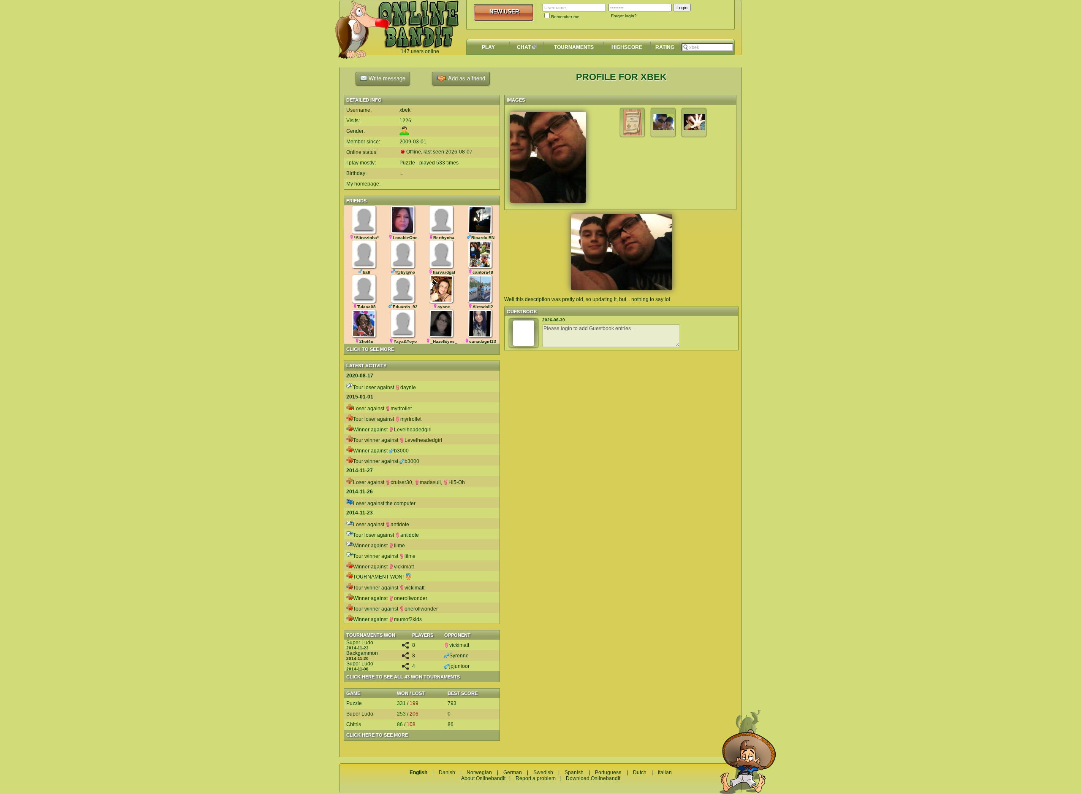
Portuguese (608, 772)
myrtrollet (401, 409)
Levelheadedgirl (413, 430)
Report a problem (536, 778)
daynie (408, 387)
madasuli (430, 482)
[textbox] (707, 47)
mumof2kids (408, 619)
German (512, 772)
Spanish (574, 772)
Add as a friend (465, 78)
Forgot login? (624, 15)
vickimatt (404, 567)
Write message (386, 78)
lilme (399, 546)
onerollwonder (410, 598)
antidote (400, 525)
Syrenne (459, 656)
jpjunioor (459, 666)
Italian (665, 772)
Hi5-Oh (456, 482)
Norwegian (479, 772)
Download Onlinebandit (593, 778)
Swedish (543, 772)
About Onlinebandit (483, 778)
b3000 (401, 451)
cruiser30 (401, 482)
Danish (447, 772)
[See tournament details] (405, 647)
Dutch (639, 772)
